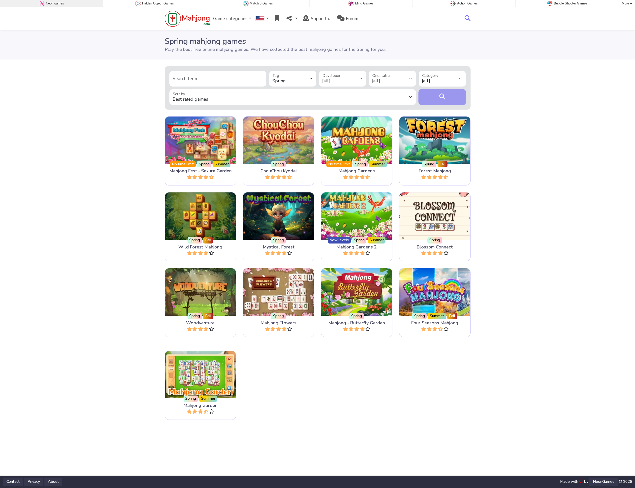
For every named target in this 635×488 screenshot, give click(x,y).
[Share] (291, 18)
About (53, 481)
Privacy (34, 481)
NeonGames (603, 481)
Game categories (230, 19)
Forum (351, 19)
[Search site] (468, 19)
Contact (13, 481)
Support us (321, 19)
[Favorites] (277, 18)
